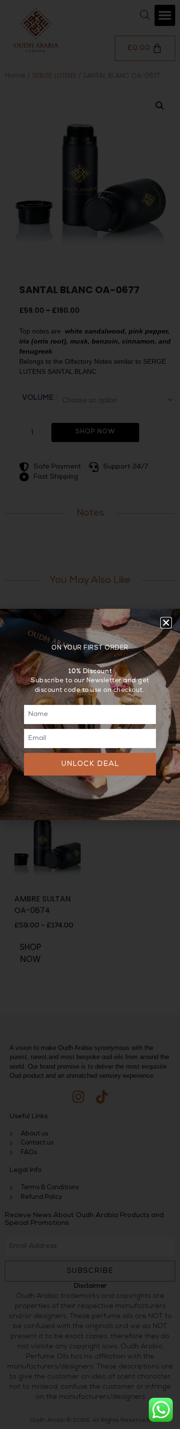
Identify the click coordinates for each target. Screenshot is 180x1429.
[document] (90, 714)
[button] (166, 622)
